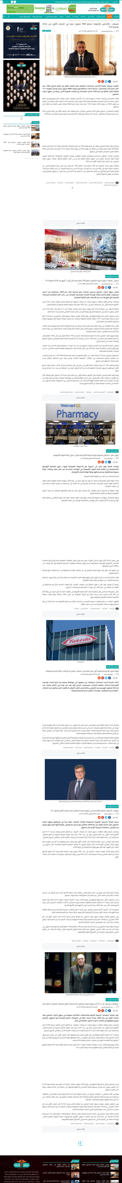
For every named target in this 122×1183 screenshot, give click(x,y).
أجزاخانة (83, 16)
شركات (110, 16)
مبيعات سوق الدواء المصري (66, 392)
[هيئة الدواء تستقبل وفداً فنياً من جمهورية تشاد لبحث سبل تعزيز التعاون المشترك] (35, 136)
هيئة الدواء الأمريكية (68, 747)
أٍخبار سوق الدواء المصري (99, 392)
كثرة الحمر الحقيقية (88, 747)
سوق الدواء (60, 183)
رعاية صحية (91, 16)
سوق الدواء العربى (51, 16)
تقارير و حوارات (101, 16)
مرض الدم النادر (78, 747)
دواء (44, 31)
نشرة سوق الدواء (24, 16)
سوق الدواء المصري (50, 183)
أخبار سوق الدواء (110, 392)
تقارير (107, 276)
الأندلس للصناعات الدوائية (81, 183)
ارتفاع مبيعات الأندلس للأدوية (95, 183)
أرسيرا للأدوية (102, 941)
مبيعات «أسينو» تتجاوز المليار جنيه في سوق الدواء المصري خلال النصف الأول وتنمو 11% (83, 2)
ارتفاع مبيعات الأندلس (109, 183)
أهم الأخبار (48, 31)
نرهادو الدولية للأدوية (89, 1123)
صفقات (68, 16)
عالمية (61, 16)
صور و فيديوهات (37, 16)
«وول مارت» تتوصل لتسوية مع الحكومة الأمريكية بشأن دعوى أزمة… (16, 151)
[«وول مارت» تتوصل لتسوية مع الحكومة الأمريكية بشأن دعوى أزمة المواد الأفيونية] (35, 152)
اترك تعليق (80, 223)
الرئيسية (116, 16)
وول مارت (76, 608)
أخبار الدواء (112, 608)
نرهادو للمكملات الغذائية (76, 1123)
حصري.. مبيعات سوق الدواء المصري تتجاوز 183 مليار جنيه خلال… (16, 126)
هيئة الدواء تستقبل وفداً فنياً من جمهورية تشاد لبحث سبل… (16, 135)
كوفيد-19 (76, 16)
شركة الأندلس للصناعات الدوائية (111, 185)
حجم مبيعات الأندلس (69, 183)
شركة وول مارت (84, 608)
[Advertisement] (80, 130)
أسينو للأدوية (94, 941)
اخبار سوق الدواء (110, 1123)
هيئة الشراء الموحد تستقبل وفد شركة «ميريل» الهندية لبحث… (16, 143)
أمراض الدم (104, 747)
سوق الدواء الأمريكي (95, 608)
